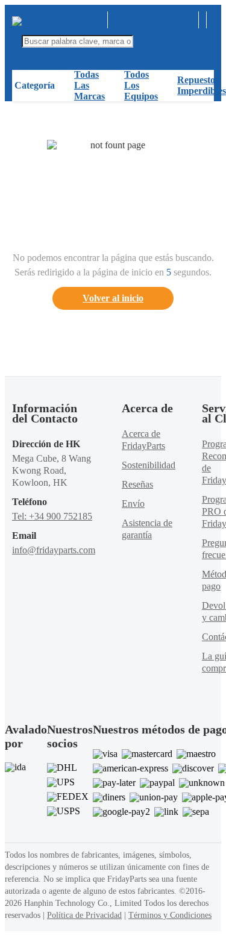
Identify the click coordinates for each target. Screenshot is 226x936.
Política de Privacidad (84, 915)
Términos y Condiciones (170, 915)
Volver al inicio (113, 298)
